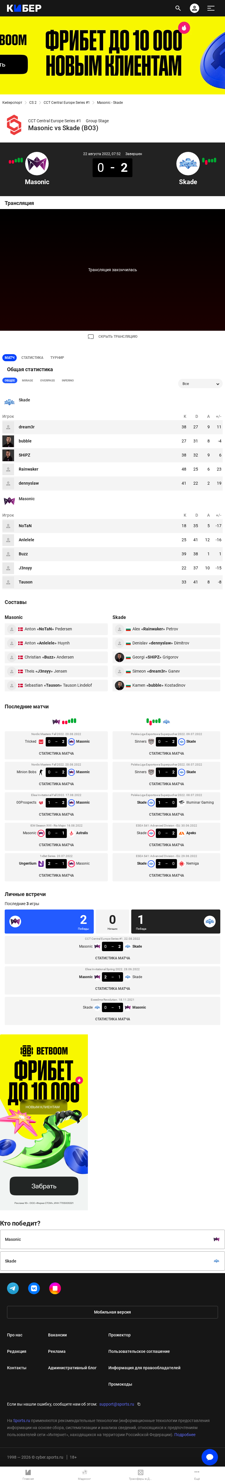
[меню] (211, 8)
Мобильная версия (112, 1312)
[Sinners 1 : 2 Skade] (212, 160)
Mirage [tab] (27, 380)
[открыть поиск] (178, 8)
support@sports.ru (116, 1404)
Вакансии (57, 1335)
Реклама (57, 1351)
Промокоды (120, 1384)
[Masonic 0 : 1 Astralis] (13, 162)
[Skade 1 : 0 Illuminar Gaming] (209, 160)
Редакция (16, 1351)
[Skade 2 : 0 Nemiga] (203, 160)
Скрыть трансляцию (117, 337)
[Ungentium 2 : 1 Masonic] (10, 162)
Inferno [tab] (68, 380)
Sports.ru (21, 1420)
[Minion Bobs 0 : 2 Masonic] (19, 160)
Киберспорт (12, 103)
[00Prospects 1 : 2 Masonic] (16, 160)
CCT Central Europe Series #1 (67, 103)
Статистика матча (56, 753)
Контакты (16, 1367)
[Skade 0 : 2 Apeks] (206, 162)
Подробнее (184, 1434)
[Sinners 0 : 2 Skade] (215, 160)
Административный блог (72, 1367)
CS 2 (33, 103)
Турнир (57, 358)
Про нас (14, 1335)
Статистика (32, 358)
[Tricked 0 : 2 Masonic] (22, 160)
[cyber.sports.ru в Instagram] (56, 1289)
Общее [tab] (10, 380)
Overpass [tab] (47, 380)
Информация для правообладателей (144, 1367)
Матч (9, 358)
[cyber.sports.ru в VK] (35, 1289)
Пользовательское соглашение (139, 1351)
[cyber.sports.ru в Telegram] (14, 1289)
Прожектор (119, 1335)
